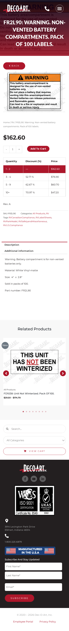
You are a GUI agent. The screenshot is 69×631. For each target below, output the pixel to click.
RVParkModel (10, 221)
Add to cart (38, 148)
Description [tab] (11, 244)
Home (6, 122)
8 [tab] (45, 411)
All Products (39, 213)
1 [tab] (23, 411)
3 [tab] (29, 411)
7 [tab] (42, 411)
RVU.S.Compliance (13, 225)
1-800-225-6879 (13, 541)
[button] (59, 8)
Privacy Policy (47, 621)
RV (12, 122)
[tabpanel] (34, 371)
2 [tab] (26, 411)
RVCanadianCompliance (22, 217)
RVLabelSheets (44, 217)
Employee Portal (23, 621)
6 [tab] (39, 411)
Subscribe (19, 598)
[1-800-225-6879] (7, 536)
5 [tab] (36, 411)
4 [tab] (32, 411)
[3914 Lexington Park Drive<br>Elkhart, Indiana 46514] (7, 521)
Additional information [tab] (18, 251)
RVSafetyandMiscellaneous (32, 221)
